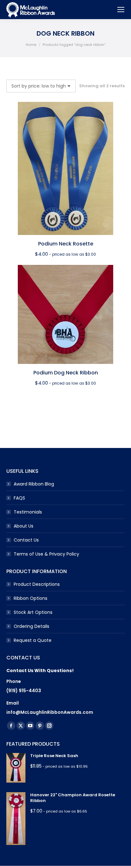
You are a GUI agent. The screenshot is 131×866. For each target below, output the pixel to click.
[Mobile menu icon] (121, 9)
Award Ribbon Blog (34, 484)
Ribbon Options (30, 598)
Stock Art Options (33, 612)
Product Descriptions (37, 584)
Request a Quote (33, 640)
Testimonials (28, 512)
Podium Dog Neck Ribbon (65, 372)
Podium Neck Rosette (65, 243)
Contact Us (26, 540)
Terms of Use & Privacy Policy (46, 554)
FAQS (19, 498)
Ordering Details (31, 626)
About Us (23, 526)
